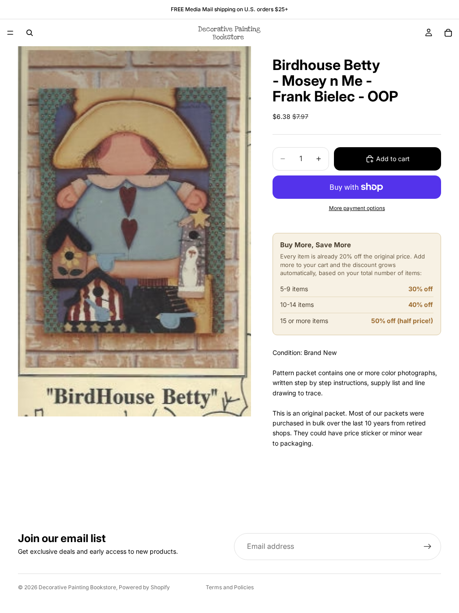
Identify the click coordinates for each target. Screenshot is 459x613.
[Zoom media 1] (134, 231)
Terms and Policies (230, 587)
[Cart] (448, 33)
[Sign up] (427, 546)
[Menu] (10, 32)
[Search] (29, 33)
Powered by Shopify (144, 587)
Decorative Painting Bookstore (77, 587)
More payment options (357, 208)
